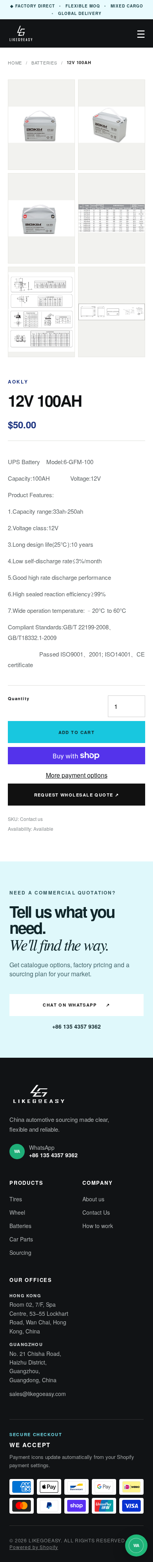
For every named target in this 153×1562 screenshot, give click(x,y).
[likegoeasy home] (21, 33)
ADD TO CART (76, 732)
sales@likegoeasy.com (37, 1394)
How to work (97, 1226)
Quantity (18, 698)
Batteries (44, 62)
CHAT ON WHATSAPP (76, 1005)
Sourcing (20, 1252)
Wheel (17, 1212)
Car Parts (21, 1239)
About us (93, 1199)
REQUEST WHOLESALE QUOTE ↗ (76, 795)
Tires (15, 1199)
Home (15, 62)
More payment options (76, 775)
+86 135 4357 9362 (76, 1026)
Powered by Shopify (33, 1547)
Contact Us (96, 1212)
